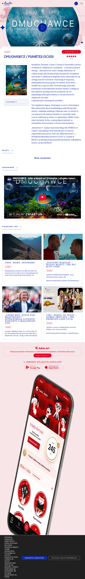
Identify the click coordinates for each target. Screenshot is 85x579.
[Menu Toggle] (81, 3)
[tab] (7, 150)
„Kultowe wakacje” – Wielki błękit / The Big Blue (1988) (61, 264)
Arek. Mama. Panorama (20, 262)
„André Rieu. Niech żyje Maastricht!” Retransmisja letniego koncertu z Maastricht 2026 (20, 319)
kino (7, 52)
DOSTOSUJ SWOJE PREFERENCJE (64, 558)
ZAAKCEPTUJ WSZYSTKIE (34, 558)
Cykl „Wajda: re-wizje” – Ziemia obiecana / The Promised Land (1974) (61, 317)
